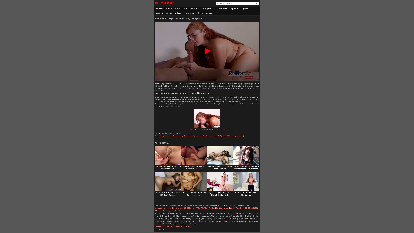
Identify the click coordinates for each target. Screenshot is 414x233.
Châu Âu (169, 9)
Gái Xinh (212, 205)
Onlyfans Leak (160, 208)
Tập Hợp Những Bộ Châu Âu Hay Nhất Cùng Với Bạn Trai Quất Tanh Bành (246, 167)
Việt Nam (199, 13)
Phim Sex (159, 9)
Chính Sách (159, 226)
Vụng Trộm (240, 208)
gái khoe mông (175, 136)
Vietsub (209, 13)
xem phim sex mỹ (238, 136)
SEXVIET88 (226, 136)
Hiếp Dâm (228, 205)
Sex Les (179, 208)
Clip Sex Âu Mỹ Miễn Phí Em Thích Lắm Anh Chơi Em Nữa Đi (220, 194)
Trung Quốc (189, 13)
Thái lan (212, 208)
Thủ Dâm (178, 13)
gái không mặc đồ (188, 136)
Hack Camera (195, 9)
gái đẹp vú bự (163, 136)
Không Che (223, 9)
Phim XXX (171, 208)
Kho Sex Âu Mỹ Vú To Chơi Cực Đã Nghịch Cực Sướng (194, 194)
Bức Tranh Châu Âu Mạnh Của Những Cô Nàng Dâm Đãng (168, 167)
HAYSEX (220, 205)
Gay (185, 9)
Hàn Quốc (207, 9)
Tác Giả (187, 226)
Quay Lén (159, 13)
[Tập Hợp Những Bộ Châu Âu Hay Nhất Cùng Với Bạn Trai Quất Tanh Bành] (246, 155)
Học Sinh (237, 205)
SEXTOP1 (187, 208)
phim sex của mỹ (201, 136)
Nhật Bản (244, 9)
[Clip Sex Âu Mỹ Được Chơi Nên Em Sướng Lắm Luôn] (220, 155)
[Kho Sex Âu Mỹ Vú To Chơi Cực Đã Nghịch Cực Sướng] (194, 181)
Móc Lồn (245, 205)
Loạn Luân (234, 9)
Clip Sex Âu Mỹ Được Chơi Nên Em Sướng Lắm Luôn (220, 167)
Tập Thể (204, 208)
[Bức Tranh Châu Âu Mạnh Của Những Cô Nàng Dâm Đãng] (168, 155)
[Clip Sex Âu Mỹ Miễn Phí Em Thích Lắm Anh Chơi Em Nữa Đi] (220, 181)
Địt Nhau (193, 205)
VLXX (232, 208)
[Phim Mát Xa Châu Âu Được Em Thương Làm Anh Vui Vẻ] (194, 155)
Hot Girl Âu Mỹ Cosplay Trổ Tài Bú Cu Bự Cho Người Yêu (207, 129)
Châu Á (158, 205)
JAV (214, 9)
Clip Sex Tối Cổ (183, 205)
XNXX (247, 208)
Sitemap (179, 226)
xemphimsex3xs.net (173, 211)
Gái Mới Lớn (203, 205)
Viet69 (226, 208)
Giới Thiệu (170, 226)
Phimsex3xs (165, 3)
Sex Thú (169, 13)
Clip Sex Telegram (169, 205)
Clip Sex (178, 9)
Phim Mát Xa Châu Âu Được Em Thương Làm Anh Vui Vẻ (194, 167)
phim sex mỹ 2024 (215, 136)
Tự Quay (219, 208)
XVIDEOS (179, 133)
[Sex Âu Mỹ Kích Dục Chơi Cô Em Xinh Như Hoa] (246, 181)
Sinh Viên (196, 208)
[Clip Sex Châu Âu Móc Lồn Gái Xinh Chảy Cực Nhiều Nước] (168, 181)
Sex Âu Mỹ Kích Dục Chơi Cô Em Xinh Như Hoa (246, 194)
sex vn (161, 229)
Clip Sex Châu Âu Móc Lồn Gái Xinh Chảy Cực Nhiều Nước (168, 194)
